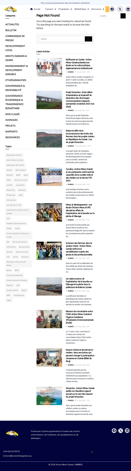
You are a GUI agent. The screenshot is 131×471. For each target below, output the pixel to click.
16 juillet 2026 (81, 146)
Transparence (19, 295)
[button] (92, 452)
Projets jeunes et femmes (17, 280)
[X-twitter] (120, 9)
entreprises (11, 200)
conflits (10, 185)
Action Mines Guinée (15, 160)
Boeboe (71, 72)
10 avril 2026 (81, 220)
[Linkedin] (128, 9)
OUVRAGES (11, 120)
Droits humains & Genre (16, 58)
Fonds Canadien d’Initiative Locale (18, 235)
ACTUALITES (12, 24)
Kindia (15, 257)
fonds (17, 228)
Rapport (10, 285)
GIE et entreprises (20, 242)
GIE (8, 242)
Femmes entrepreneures (16, 223)
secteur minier (12, 290)
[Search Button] (88, 38)
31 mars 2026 (81, 258)
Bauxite (10, 175)
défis (21, 195)
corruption (20, 185)
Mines (9, 270)
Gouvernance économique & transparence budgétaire (14, 102)
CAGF (9, 180)
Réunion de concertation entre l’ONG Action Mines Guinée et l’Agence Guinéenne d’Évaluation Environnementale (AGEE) (80, 317)
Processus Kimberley (15, 275)
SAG (18, 285)
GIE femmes (11, 247)
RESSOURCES (12, 137)
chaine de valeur (21, 180)
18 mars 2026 (81, 326)
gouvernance (24, 247)
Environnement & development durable (16, 70)
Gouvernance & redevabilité (15, 88)
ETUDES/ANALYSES (15, 80)
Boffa (18, 175)
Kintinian (25, 257)
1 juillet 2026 (81, 184)
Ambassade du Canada (15, 165)
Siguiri (24, 290)
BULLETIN (10, 30)
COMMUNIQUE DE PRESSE (15, 38)
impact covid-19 (22, 252)
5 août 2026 (81, 110)
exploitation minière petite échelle (18, 211)
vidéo (9, 300)
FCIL (8, 218)
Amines (9, 170)
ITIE (8, 257)
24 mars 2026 (81, 291)
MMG (17, 270)
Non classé (12, 114)
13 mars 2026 (81, 365)
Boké (26, 175)
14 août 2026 (81, 72)
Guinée (9, 252)
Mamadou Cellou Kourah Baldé (16, 263)
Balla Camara (21, 170)
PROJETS (10, 125)
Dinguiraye (11, 195)
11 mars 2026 (81, 400)
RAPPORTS (11, 131)
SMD (8, 295)
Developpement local (15, 48)
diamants (22, 190)
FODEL (9, 228)
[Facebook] (112, 9)
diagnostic (11, 190)
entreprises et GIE (14, 205)
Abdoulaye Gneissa (14, 155)
